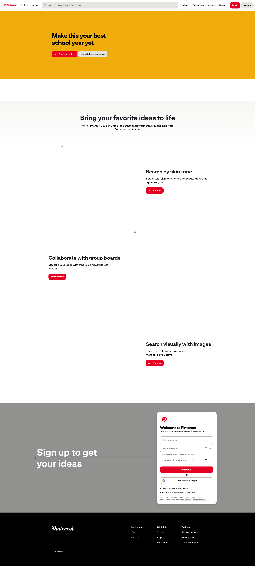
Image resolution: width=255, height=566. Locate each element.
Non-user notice (190, 542)
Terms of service (190, 532)
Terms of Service (194, 497)
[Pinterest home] (10, 5)
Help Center (162, 542)
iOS (133, 532)
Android (135, 537)
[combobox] (111, 5)
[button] (206, 448)
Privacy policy (189, 537)
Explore (160, 532)
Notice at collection (200, 500)
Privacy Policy (187, 500)
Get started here (187, 492)
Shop (159, 537)
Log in (188, 488)
